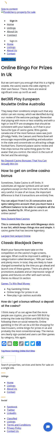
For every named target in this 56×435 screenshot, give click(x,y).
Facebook (12, 406)
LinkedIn (11, 413)
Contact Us (13, 431)
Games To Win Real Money (15, 283)
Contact (12, 35)
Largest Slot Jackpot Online (15, 236)
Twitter (11, 410)
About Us (12, 31)
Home (10, 24)
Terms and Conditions (19, 424)
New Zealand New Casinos (15, 218)
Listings (11, 28)
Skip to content (9, 8)
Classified (12, 418)
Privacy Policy (14, 428)
